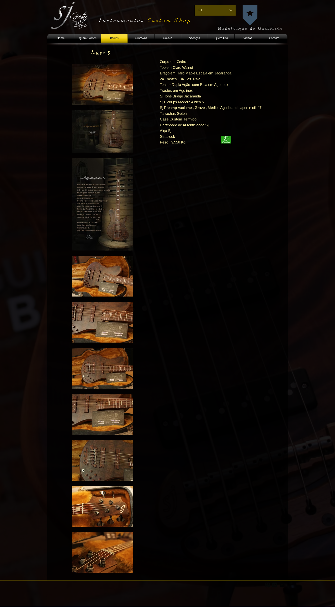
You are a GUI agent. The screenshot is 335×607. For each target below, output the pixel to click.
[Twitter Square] (274, 585)
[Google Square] (267, 585)
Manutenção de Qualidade (250, 28)
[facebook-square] (282, 585)
